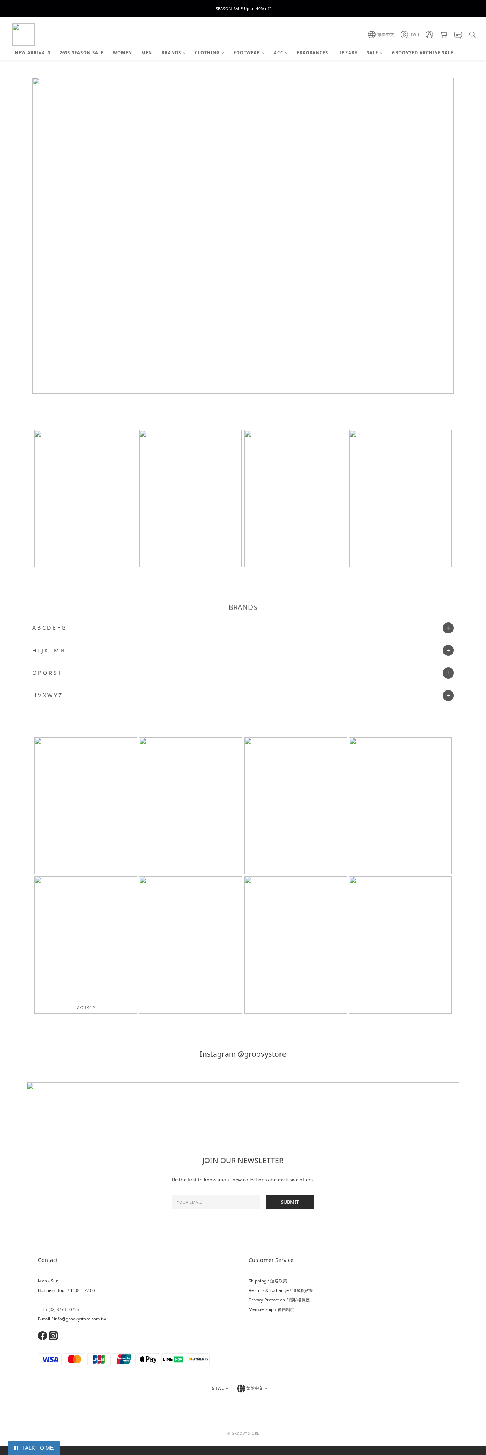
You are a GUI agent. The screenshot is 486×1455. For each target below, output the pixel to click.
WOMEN (122, 52)
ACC (278, 52)
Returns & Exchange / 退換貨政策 (281, 1290)
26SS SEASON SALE (82, 52)
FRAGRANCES (312, 52)
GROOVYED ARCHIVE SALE (422, 52)
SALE (372, 52)
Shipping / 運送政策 (268, 1281)
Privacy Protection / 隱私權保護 (279, 1300)
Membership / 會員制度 (271, 1309)
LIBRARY (347, 52)
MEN (146, 52)
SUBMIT (290, 1202)
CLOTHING (207, 52)
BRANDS (171, 52)
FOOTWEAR (247, 52)
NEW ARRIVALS (32, 52)
